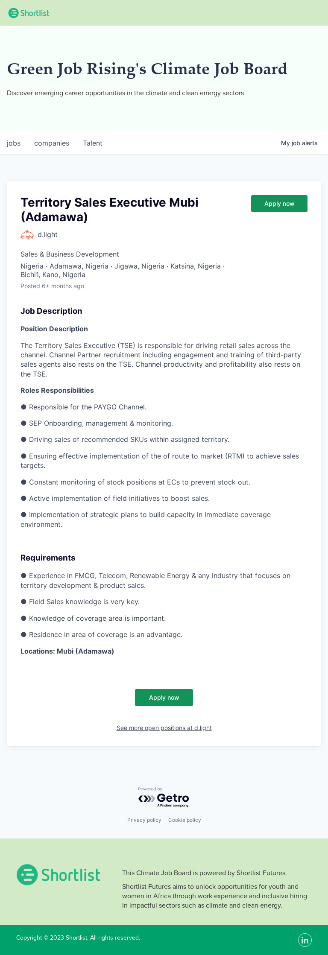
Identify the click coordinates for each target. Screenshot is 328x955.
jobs (13, 143)
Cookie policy (184, 820)
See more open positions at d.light (164, 727)
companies (51, 143)
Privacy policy (144, 820)
